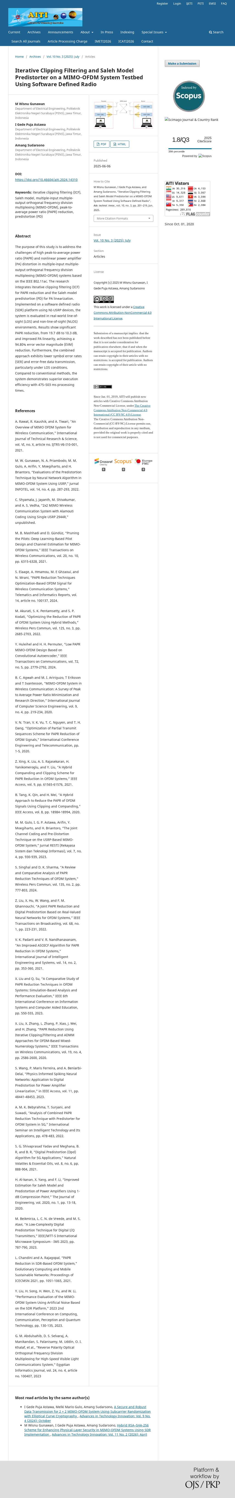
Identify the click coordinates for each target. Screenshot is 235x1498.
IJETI (189, 3)
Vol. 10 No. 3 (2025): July (63, 56)
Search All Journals (25, 41)
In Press (107, 32)
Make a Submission (182, 63)
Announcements (60, 32)
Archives (34, 32)
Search (218, 32)
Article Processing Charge (67, 41)
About (86, 32)
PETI (201, 3)
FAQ (224, 3)
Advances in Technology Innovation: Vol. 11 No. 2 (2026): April (99, 1434)
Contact (147, 41)
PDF (103, 144)
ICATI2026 (126, 41)
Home (19, 56)
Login (177, 3)
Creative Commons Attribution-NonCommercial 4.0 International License (122, 312)
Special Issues (153, 32)
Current (14, 32)
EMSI (212, 3)
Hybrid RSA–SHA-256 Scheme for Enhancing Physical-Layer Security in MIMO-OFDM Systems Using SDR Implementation (87, 1430)
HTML (121, 144)
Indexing (127, 32)
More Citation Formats (112, 218)
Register (162, 3)
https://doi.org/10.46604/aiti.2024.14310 (46, 179)
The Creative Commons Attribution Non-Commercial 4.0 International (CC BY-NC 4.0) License (122, 410)
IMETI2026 (103, 41)
